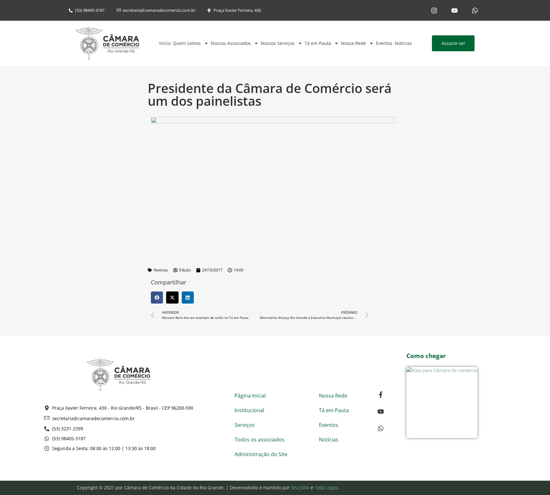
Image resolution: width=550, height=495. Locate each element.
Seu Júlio (300, 487)
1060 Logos (326, 487)
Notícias (403, 43)
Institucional (249, 410)
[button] (157, 297)
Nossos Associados (231, 43)
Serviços (245, 424)
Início (165, 43)
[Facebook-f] (380, 394)
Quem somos (187, 43)
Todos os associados (260, 439)
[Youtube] (454, 10)
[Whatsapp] (475, 10)
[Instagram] (434, 10)
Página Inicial (250, 395)
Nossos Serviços (278, 43)
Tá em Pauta (318, 43)
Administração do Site (261, 454)
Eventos (384, 43)
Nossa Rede (353, 43)
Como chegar (426, 356)
